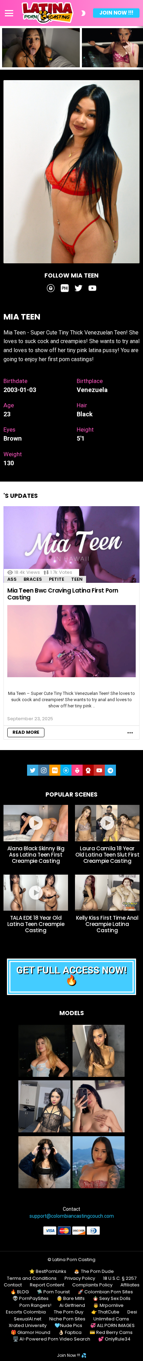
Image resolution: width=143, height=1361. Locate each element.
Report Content (47, 1285)
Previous (3, 47)
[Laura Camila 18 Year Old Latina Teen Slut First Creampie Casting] (107, 823)
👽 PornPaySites (30, 1298)
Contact (13, 1285)
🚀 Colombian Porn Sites (105, 1292)
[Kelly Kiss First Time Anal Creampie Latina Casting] (107, 893)
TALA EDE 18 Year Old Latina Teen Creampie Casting (36, 924)
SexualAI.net (27, 1319)
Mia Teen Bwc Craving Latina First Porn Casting (62, 594)
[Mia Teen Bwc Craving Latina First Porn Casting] (71, 544)
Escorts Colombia (26, 1312)
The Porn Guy (68, 1312)
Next (139, 47)
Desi (132, 1312)
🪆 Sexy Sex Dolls (112, 1298)
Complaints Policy (92, 1285)
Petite (56, 579)
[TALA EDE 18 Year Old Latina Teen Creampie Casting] (35, 893)
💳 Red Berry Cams (111, 1332)
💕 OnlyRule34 (114, 1339)
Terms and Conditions (32, 1278)
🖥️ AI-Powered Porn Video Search (51, 1339)
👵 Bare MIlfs (71, 1298)
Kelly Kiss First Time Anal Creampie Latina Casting (107, 924)
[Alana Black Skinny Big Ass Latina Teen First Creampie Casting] (35, 823)
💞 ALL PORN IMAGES (112, 1325)
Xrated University (28, 1325)
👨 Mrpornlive (108, 1305)
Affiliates (130, 1285)
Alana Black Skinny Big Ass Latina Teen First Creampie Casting (36, 855)
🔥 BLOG (19, 1292)
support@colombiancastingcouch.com (72, 1216)
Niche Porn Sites (67, 1319)
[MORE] (130, 733)
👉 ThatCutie (105, 1312)
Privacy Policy (80, 1278)
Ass (12, 579)
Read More (25, 732)
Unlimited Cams (111, 1319)
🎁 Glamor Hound (30, 1332)
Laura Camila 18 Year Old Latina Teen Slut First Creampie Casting (107, 855)
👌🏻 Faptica (70, 1332)
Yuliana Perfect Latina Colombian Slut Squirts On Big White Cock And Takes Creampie (40, 57)
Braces (33, 579)
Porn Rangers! (35, 1305)
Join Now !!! (116, 12)
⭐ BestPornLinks (47, 1271)
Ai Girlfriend (72, 1305)
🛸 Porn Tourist (53, 1292)
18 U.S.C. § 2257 (119, 1278)
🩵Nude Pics (68, 1325)
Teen (77, 579)
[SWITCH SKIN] (83, 13)
